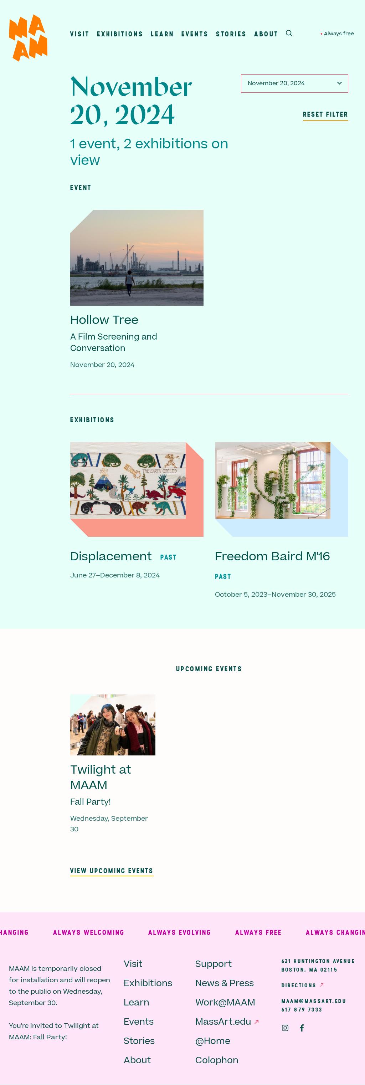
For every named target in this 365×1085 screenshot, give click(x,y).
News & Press (224, 983)
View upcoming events (112, 870)
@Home (212, 1041)
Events (195, 33)
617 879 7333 (302, 1009)
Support (213, 964)
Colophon (216, 1060)
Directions (299, 985)
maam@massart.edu (314, 1000)
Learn (162, 33)
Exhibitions (120, 33)
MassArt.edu (223, 1022)
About (266, 33)
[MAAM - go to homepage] (28, 39)
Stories (231, 33)
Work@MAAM (225, 1003)
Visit (80, 33)
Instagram (285, 1028)
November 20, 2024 (276, 83)
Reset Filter (325, 113)
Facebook (302, 1028)
